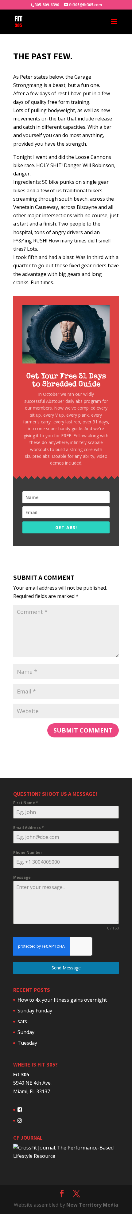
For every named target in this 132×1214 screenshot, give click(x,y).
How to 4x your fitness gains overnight (62, 999)
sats (22, 1021)
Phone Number (27, 852)
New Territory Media (92, 1204)
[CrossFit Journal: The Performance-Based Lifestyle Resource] (66, 1156)
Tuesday (27, 1042)
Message (22, 877)
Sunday (25, 1032)
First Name (25, 802)
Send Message (66, 968)
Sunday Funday (34, 1010)
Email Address (28, 827)
